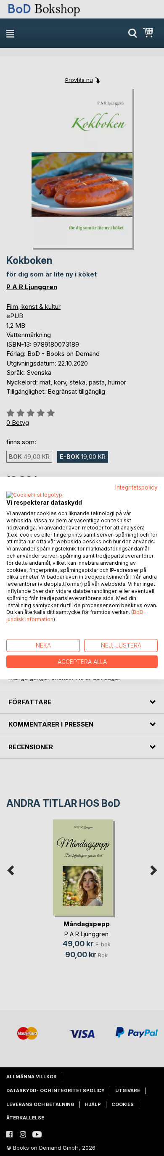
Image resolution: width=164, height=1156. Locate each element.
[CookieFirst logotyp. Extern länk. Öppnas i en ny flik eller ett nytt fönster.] (34, 495)
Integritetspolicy (136, 487)
